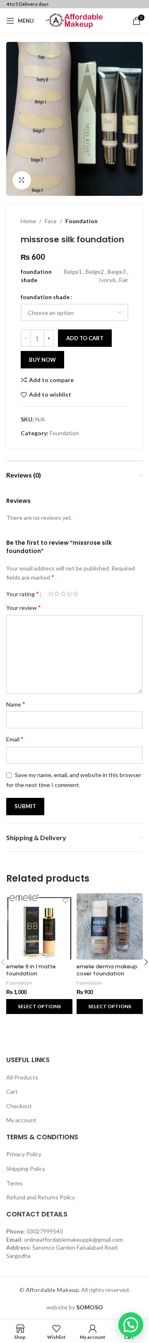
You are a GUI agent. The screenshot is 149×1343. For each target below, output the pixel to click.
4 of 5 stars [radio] (69, 594)
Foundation (81, 220)
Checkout (19, 1105)
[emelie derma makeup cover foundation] (110, 926)
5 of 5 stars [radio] (75, 594)
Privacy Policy (23, 1154)
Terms (14, 1183)
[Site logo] (74, 20)
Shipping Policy (25, 1168)
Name (15, 704)
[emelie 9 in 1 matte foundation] (39, 926)
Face (51, 220)
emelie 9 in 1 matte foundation (31, 970)
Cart (12, 1091)
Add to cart (84, 338)
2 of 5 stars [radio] (57, 594)
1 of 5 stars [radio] (51, 594)
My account (21, 1120)
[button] (130, 1324)
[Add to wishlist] (65, 900)
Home (28, 220)
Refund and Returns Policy (40, 1197)
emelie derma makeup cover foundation (107, 970)
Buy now (42, 359)
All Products (22, 1077)
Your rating (22, 593)
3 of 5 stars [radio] (63, 594)
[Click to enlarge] (21, 180)
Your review (23, 607)
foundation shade (45, 296)
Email (15, 739)
